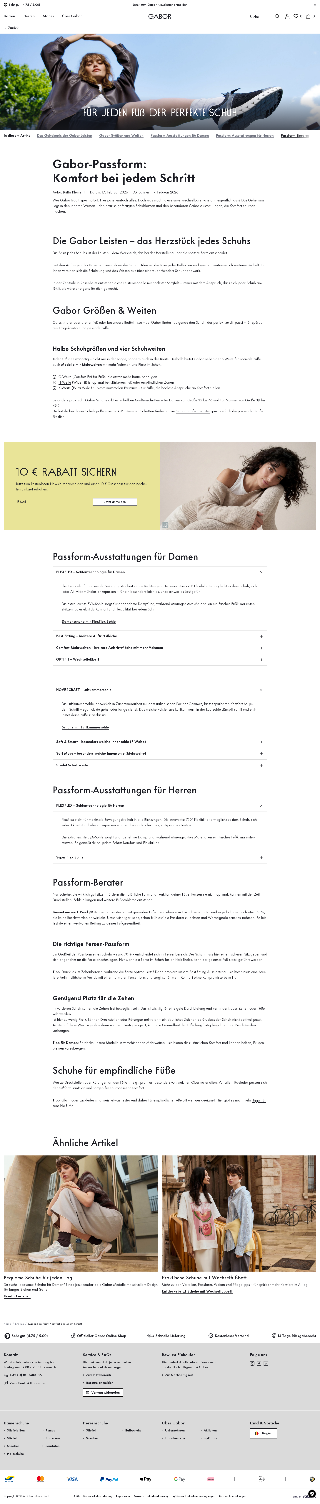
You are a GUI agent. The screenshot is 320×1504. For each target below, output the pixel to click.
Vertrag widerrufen (105, 1392)
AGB (77, 1496)
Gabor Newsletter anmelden (167, 4)
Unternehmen (175, 1430)
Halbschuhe (15, 1453)
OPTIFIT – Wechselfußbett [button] (77, 659)
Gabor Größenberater (193, 411)
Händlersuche (175, 1438)
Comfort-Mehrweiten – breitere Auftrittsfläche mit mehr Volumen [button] (109, 648)
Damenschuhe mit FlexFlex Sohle (89, 621)
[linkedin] (266, 1363)
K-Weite (65, 388)
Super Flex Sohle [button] (70, 857)
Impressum (123, 1496)
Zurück (13, 28)
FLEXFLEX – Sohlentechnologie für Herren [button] (90, 805)
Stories (48, 16)
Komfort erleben (17, 1296)
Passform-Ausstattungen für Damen (180, 135)
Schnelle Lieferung (170, 1336)
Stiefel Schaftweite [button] (72, 765)
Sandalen (52, 1446)
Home (7, 1324)
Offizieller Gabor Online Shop (101, 1336)
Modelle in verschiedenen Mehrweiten (135, 1043)
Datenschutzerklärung (97, 1496)
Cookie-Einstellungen (232, 1496)
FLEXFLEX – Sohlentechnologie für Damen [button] (90, 572)
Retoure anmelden (99, 1382)
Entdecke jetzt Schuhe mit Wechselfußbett (197, 1291)
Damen (9, 16)
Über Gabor (72, 16)
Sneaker (13, 1446)
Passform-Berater (295, 135)
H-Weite (65, 382)
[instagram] (252, 1363)
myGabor (210, 1438)
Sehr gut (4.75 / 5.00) (29, 1336)
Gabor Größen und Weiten (121, 135)
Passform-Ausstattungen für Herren (245, 135)
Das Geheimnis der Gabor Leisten (64, 135)
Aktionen (210, 1430)
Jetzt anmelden (115, 501)
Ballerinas (53, 1438)
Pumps (50, 1430)
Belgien (266, 1433)
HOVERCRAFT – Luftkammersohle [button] (83, 690)
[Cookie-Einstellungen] (312, 1494)
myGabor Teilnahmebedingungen (193, 1496)
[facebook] (259, 1363)
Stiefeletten (16, 1430)
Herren (29, 16)
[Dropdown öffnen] (17, 16)
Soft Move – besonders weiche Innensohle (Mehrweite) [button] (101, 753)
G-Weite (65, 377)
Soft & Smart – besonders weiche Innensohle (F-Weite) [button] (101, 742)
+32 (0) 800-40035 (26, 1375)
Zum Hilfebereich (98, 1375)
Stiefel (12, 1438)
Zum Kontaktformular (28, 1383)
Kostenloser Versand (232, 1336)
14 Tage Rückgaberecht (297, 1336)
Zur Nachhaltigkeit (179, 1375)
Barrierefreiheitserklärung (151, 1496)
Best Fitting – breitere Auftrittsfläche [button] (86, 636)
